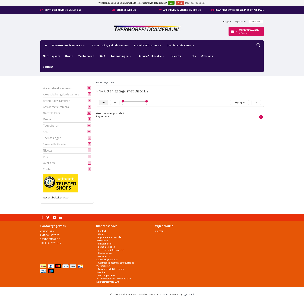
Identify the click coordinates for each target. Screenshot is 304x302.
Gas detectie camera (180, 45)
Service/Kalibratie (150, 56)
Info (193, 56)
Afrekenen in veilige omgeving (182, 9)
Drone (69, 56)
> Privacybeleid (104, 243)
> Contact (101, 230)
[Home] (45, 45)
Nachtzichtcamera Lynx (107, 281)
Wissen (66, 198)
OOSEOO (163, 294)
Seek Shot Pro (103, 256)
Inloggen (227, 21)
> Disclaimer (102, 240)
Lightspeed (188, 294)
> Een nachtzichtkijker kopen (110, 269)
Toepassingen (120, 56)
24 (256, 102)
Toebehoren (86, 56)
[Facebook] (42, 217)
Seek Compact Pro (105, 275)
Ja (171, 3)
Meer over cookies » (195, 3)
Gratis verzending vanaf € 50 (63, 9)
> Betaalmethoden (105, 246)
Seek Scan (101, 272)
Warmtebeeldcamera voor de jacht (113, 278)
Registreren (240, 21)
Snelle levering (126, 9)
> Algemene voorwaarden (109, 237)
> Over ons (101, 234)
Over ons (207, 56)
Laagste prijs (239, 102)
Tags (106, 82)
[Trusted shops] (60, 183)
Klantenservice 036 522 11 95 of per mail (240, 9)
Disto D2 (114, 82)
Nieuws (177, 56)
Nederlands (256, 21)
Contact (48, 66)
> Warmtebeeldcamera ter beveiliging (115, 262)
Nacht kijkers (51, 56)
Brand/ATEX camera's (148, 45)
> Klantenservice (104, 253)
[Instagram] (55, 217)
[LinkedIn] (61, 217)
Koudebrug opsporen (107, 259)
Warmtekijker (103, 265)
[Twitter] (48, 217)
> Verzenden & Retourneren (110, 250)
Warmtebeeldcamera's (67, 45)
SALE (102, 56)
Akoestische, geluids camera (110, 45)
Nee (180, 3)
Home (99, 82)
